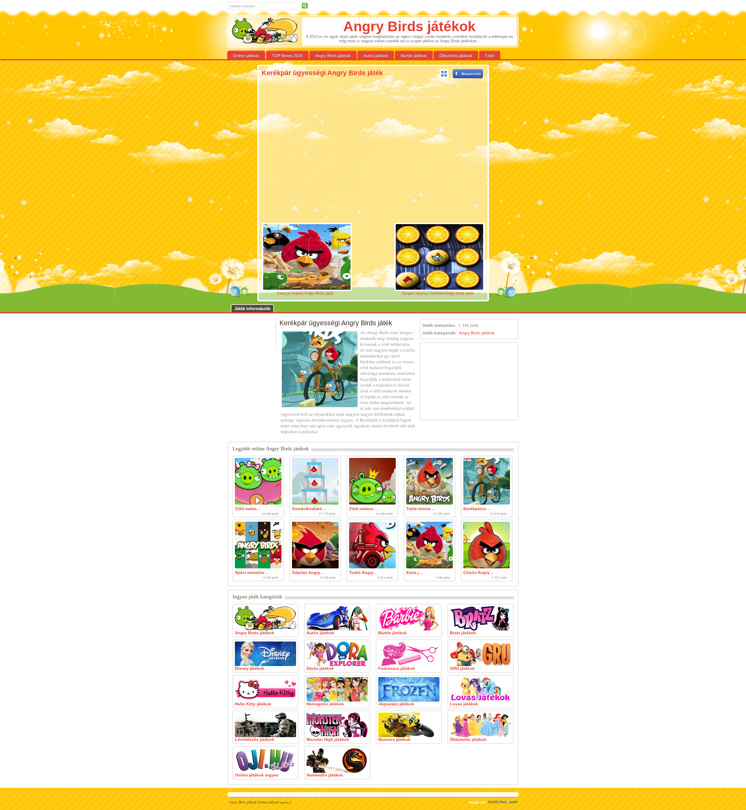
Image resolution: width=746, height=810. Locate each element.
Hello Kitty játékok (253, 704)
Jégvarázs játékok (396, 704)
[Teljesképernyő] (443, 73)
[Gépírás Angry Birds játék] (315, 567)
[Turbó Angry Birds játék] (372, 567)
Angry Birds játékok (333, 55)
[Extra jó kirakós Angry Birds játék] (429, 567)
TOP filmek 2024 (287, 55)
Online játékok (246, 55)
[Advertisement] (218, 156)
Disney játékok (249, 668)
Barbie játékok (414, 55)
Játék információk (252, 308)
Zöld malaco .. (363, 508)
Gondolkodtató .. (309, 508)
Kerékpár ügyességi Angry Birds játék (322, 73)
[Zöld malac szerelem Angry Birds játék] (258, 503)
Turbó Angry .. (363, 572)
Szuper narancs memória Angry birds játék (438, 293)
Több (490, 55)
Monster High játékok (328, 739)
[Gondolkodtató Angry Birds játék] (315, 503)
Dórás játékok (320, 668)
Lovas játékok (464, 704)
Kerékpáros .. (476, 508)
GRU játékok (462, 668)
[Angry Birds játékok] (265, 31)
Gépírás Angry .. (308, 572)
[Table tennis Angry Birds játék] (429, 503)
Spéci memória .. (251, 572)
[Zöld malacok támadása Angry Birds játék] (372, 503)
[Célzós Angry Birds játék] (486, 567)
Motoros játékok (394, 739)
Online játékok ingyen (257, 775)
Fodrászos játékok (396, 668)
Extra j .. (414, 572)
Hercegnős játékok (325, 704)
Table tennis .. (420, 508)
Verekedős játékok (325, 775)
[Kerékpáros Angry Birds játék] (486, 503)
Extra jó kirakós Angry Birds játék (305, 293)
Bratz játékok (463, 632)
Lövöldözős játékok (254, 739)
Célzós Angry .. (478, 572)
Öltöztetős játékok (455, 55)
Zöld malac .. (247, 508)
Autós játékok (375, 55)
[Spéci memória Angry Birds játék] (258, 567)
